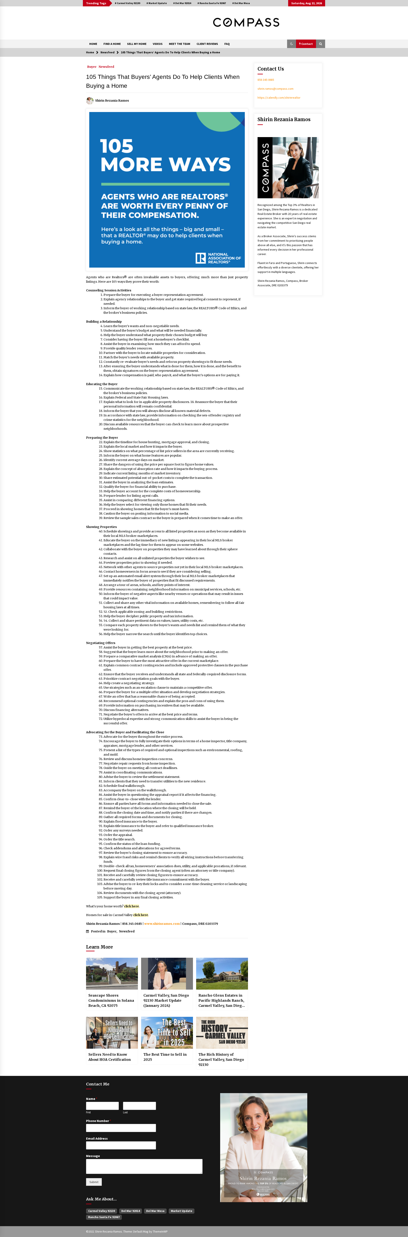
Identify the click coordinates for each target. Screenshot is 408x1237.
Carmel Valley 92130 (101, 1211)
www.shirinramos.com (162, 924)
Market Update (181, 1211)
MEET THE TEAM (179, 44)
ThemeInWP (160, 1231)
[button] (291, 44)
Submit (93, 1182)
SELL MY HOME (136, 44)
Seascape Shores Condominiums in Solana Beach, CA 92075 (111, 1000)
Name (91, 1099)
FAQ (227, 44)
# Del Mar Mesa (241, 3)
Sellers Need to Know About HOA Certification (109, 1057)
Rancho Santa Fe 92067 (104, 1217)
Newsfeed (106, 66)
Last (125, 1112)
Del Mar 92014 (130, 1211)
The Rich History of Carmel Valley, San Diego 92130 (221, 1059)
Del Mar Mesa (155, 1211)
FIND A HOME (112, 44)
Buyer (91, 66)
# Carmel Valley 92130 (127, 3)
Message (93, 1156)
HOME (93, 44)
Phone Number (98, 1121)
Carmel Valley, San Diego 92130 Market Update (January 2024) (166, 1000)
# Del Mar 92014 (182, 3)
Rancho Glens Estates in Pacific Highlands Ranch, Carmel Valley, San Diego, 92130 (221, 1000)
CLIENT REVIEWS (207, 44)
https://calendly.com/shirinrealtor (279, 97)
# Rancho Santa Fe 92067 (211, 3)
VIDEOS (158, 44)
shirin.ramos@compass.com (275, 89)
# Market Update (156, 3)
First (88, 1112)
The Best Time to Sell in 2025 (165, 1057)
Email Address (97, 1138)
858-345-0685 (266, 80)
